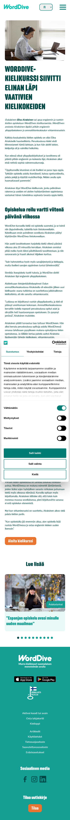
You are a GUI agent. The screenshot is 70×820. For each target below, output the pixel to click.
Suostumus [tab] (12, 351)
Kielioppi (35, 723)
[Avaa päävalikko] (63, 7)
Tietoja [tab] (57, 351)
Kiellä (35, 474)
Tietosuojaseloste (35, 742)
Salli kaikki (35, 453)
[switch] (61, 418)
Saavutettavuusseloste (35, 747)
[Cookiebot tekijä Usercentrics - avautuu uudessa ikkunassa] (52, 343)
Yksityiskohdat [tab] (35, 351)
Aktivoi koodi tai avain (35, 713)
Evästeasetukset (35, 752)
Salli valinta (35, 463)
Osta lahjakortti (35, 718)
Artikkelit (35, 731)
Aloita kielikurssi (20, 541)
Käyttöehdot (35, 736)
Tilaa (35, 808)
